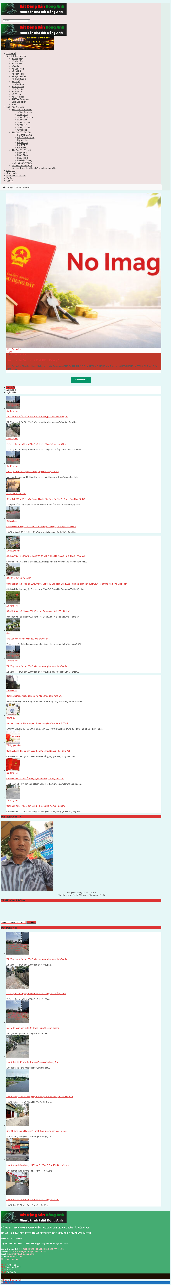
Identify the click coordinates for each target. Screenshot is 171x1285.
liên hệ (9, 352)
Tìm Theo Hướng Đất (22, 109)
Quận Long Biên (19, 102)
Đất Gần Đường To (25, 137)
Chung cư (10, 633)
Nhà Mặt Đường (24, 160)
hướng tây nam (24, 122)
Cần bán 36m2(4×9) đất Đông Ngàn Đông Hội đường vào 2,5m (35, 778)
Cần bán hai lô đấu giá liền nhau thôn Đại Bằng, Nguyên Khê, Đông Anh (38, 751)
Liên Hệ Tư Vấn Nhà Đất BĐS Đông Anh (34, 360)
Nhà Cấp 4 (22, 152)
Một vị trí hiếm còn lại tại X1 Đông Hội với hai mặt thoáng (32, 471)
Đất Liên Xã (22, 142)
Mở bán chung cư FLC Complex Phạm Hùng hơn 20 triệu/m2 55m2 (37, 723)
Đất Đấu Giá (22, 147)
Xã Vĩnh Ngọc (18, 84)
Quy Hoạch (11, 173)
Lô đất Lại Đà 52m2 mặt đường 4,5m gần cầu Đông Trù (32, 1062)
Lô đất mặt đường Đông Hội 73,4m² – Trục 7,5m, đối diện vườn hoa (37, 1165)
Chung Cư (10, 170)
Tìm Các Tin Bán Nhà (21, 150)
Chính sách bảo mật (10, 1259)
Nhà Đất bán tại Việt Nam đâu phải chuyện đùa (28, 638)
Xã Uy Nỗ (16, 81)
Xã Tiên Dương (19, 79)
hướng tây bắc (24, 127)
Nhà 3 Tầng (22, 158)
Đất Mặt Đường (24, 135)
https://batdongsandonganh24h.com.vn (27, 1251)
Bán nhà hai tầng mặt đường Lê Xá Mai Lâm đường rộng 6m (34, 696)
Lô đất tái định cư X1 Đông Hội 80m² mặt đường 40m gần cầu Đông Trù (39, 1096)
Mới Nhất (10, 387)
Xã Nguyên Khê (19, 76)
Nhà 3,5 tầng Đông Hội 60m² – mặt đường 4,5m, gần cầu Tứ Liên (36, 1131)
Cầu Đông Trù (12, 578)
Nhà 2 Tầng (22, 155)
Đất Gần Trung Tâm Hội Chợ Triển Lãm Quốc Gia (34, 168)
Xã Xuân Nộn (18, 89)
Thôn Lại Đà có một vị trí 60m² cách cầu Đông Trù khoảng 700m (36, 444)
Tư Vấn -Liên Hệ (18, 354)
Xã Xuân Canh (18, 86)
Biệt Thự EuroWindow (22, 163)
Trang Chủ (11, 53)
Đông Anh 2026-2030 (16, 175)
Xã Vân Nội (17, 63)
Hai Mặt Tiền (23, 140)
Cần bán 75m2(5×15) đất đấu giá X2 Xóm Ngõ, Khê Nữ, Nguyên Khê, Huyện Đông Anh (46, 556)
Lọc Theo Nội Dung (15, 107)
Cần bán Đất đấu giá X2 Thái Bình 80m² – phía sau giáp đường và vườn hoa (41, 526)
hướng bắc (22, 130)
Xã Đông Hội (17, 58)
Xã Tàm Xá (17, 91)
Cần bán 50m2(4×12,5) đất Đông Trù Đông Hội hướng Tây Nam (35, 806)
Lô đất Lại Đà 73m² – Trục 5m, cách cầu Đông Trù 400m (32, 1199)
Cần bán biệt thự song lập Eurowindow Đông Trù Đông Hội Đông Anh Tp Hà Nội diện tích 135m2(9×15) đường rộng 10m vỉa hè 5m (66, 584)
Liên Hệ (9, 180)
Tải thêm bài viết (81, 380)
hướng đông (22, 114)
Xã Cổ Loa (16, 94)
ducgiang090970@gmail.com (20, 1254)
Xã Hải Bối (16, 71)
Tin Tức (10, 178)
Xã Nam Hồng (18, 74)
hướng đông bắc (24, 112)
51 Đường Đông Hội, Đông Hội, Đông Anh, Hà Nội (41, 1249)
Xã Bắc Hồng (18, 69)
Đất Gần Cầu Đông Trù (22, 165)
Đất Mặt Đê (22, 145)
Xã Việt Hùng (18, 97)
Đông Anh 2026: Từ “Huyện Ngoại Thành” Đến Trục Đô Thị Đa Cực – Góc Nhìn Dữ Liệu (46, 499)
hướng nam (22, 119)
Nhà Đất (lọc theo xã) (16, 56)
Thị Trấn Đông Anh (20, 99)
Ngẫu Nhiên (11, 392)
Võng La (15, 66)
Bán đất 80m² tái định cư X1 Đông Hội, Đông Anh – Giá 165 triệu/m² (38, 611)
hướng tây (22, 125)
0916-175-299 (15, 1256)
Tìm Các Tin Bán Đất (21, 132)
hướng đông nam (25, 117)
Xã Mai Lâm (17, 61)
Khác (14, 104)
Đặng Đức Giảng (13, 349)
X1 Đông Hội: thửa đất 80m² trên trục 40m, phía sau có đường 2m (37, 416)
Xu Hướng (11, 390)
